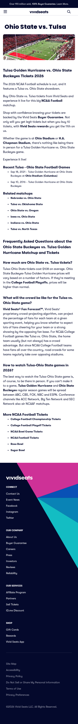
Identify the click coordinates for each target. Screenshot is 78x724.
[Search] (69, 11)
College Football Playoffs (29, 282)
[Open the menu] (5, 11)
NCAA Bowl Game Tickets (27, 431)
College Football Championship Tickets (36, 419)
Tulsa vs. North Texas (24, 229)
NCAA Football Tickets (25, 437)
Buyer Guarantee (50, 117)
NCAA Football (51, 100)
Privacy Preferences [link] (17, 694)
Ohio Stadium (45, 138)
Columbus (50, 175)
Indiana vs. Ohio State (25, 222)
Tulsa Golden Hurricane (35, 385)
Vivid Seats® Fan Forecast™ (23, 309)
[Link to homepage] (39, 12)
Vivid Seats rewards (34, 126)
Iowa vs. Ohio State (23, 216)
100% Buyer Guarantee (43, 4)
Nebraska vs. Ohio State (26, 197)
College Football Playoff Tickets (31, 425)
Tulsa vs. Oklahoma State (27, 204)
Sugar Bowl (18, 450)
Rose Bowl (17, 443)
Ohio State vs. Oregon (25, 210)
